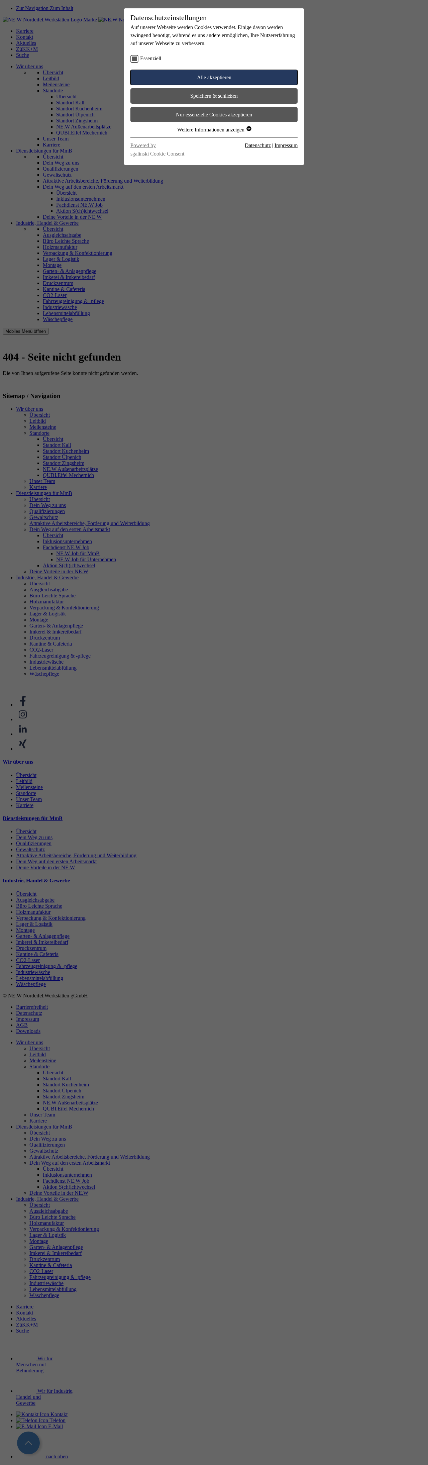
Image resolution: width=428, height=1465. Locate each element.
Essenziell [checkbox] (150, 58)
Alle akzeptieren (214, 77)
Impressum (286, 145)
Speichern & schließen (214, 96)
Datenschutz (258, 145)
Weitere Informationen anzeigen (211, 129)
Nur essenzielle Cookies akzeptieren (214, 114)
